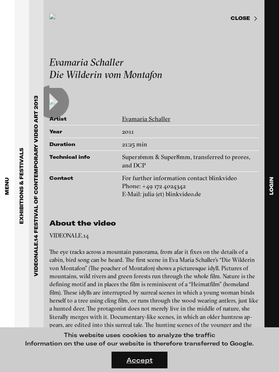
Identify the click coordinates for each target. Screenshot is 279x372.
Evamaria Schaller (146, 118)
